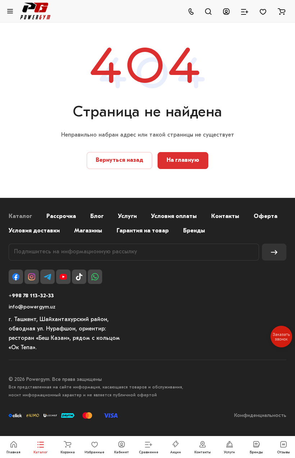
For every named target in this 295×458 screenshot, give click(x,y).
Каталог (20, 216)
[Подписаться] (274, 252)
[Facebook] (16, 277)
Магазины (88, 231)
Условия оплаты (174, 216)
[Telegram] (47, 277)
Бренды (194, 231)
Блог (97, 216)
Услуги (127, 216)
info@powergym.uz (32, 307)
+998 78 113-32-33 (31, 296)
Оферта (265, 216)
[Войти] (226, 11)
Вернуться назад (119, 160)
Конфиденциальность (260, 415)
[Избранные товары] (263, 11)
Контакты (225, 216)
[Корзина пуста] (281, 11)
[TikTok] (79, 277)
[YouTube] (63, 277)
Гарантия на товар (143, 231)
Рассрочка (61, 216)
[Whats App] (95, 277)
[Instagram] (31, 277)
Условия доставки (34, 231)
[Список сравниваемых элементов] (244, 11)
